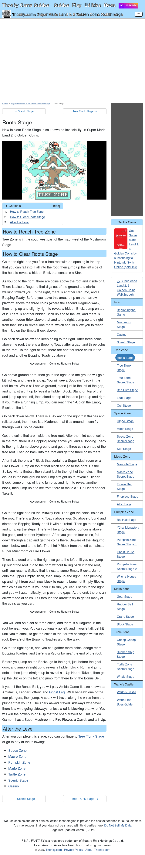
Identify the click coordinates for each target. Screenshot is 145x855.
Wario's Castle (126, 692)
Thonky (25, 5)
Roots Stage (125, 357)
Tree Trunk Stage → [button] (85, 111)
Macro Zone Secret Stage (125, 474)
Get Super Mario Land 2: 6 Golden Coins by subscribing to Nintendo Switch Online (126, 248)
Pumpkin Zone (19, 762)
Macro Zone (17, 756)
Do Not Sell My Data (118, 825)
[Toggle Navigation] (139, 14)
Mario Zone (16, 768)
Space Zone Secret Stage (125, 438)
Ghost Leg (57, 691)
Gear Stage (124, 596)
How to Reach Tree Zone (27, 211)
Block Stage (125, 624)
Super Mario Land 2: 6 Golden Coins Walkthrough (80, 14)
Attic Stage (124, 504)
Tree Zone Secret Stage (125, 379)
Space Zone (17, 750)
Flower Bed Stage (124, 486)
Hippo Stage (125, 421)
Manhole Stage (127, 464)
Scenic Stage (18, 780)
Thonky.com (23, 14)
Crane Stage (125, 616)
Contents (34, 206)
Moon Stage (125, 428)
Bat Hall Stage (126, 519)
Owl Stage (124, 405)
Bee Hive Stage (127, 390)
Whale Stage (125, 676)
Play (76, 5)
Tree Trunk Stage (91, 736)
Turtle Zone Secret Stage (125, 666)
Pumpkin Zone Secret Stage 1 (127, 541)
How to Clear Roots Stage (27, 217)
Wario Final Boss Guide (125, 702)
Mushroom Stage (124, 324)
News (110, 5)
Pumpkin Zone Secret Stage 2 (127, 566)
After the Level (19, 222)
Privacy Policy (73, 849)
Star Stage (124, 448)
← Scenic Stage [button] (24, 111)
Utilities (92, 5)
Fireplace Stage (127, 496)
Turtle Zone (16, 774)
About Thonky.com (97, 849)
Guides (61, 5)
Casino (13, 785)
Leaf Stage (124, 398)
